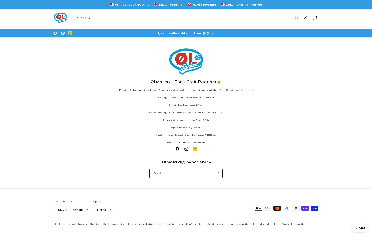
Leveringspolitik (238, 223)
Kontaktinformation (191, 223)
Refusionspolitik (113, 223)
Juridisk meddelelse (265, 223)
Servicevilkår (215, 223)
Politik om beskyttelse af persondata (151, 223)
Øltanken (70, 223)
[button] (84, 18)
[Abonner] (218, 173)
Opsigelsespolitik (293, 223)
